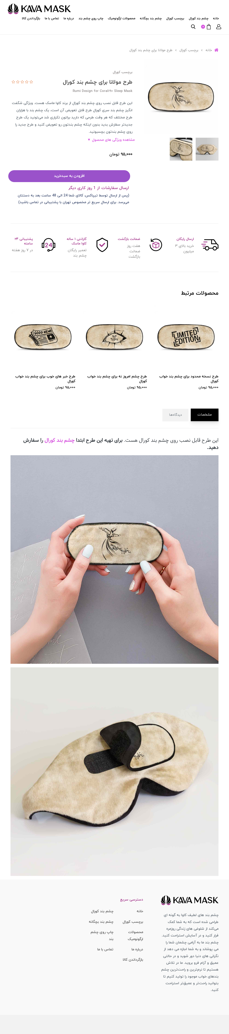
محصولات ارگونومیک (121, 18)
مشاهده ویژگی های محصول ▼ (111, 139)
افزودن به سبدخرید (69, 176)
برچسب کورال (175, 18)
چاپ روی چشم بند (90, 18)
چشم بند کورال (198, 18)
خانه (216, 18)
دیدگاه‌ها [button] (175, 415)
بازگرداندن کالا (31, 18)
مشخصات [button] (204, 414)
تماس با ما (52, 18)
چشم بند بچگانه (151, 18)
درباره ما (69, 18)
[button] (218, 26)
